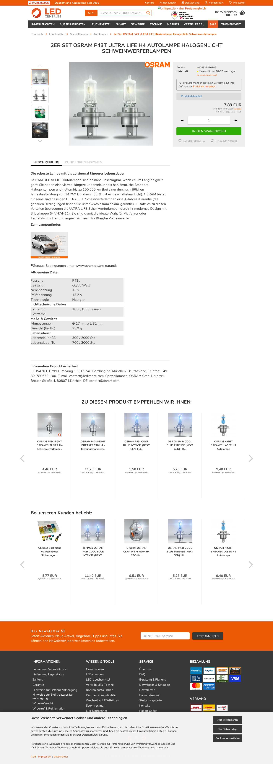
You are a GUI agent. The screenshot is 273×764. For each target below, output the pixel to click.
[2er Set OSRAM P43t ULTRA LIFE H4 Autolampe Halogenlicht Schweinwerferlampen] (111, 103)
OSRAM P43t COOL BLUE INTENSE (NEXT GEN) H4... (136, 445)
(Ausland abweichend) (207, 75)
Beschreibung (46, 162)
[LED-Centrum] (55, 13)
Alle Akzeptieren (227, 720)
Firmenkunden (168, 2)
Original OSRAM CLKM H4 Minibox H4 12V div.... (136, 551)
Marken (173, 24)
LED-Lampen (95, 674)
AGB (33, 756)
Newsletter (147, 690)
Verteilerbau (194, 24)
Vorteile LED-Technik (100, 685)
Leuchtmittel (100, 24)
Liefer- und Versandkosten (50, 669)
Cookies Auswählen (227, 738)
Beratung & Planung (152, 679)
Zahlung (37, 679)
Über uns (145, 669)
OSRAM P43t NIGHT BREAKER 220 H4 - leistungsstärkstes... (93, 445)
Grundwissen (95, 669)
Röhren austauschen (99, 690)
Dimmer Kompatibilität (101, 695)
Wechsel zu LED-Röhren (102, 700)
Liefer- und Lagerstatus (48, 674)
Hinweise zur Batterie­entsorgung (54, 690)
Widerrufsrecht (42, 703)
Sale (212, 24)
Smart (121, 24)
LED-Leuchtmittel (98, 679)
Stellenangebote (150, 700)
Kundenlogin (215, 2)
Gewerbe (138, 24)
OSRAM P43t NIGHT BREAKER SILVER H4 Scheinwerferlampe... (50, 445)
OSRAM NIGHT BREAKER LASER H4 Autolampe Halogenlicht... (223, 445)
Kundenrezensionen (83, 162)
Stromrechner (95, 705)
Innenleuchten (43, 24)
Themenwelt (231, 24)
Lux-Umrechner (96, 711)
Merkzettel (238, 2)
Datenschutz (60, 756)
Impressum (44, 756)
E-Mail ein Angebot (204, 86)
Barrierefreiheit (149, 695)
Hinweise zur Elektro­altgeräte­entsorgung (53, 696)
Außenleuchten (72, 24)
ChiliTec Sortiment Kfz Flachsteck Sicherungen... (49, 551)
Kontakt (149, 2)
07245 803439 (40, 3)
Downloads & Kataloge (154, 685)
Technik (156, 24)
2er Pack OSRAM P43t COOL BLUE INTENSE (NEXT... (93, 551)
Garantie (38, 685)
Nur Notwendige (227, 729)
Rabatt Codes (148, 711)
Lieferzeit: (182, 71)
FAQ (142, 674)
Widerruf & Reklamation (48, 708)
